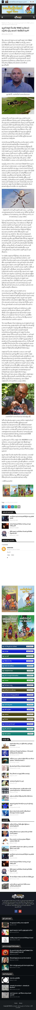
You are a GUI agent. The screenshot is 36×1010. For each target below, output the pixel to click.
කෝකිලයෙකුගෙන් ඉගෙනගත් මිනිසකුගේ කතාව (21, 937)
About (20, 1003)
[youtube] (20, 911)
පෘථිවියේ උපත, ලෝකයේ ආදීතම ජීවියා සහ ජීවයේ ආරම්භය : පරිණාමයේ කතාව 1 (22, 759)
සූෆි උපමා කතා (16, 729)
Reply (9, 555)
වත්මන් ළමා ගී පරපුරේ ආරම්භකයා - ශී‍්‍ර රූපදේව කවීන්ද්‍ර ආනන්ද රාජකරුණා (21, 752)
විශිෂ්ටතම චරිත (16, 661)
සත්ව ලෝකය (16, 709)
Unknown (10, 547)
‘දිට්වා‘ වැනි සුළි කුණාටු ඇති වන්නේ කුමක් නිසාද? (22, 965)
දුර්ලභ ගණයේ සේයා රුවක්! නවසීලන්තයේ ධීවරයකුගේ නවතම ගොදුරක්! (20, 812)
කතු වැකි (16, 656)
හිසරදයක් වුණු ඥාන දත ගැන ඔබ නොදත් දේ (20, 958)
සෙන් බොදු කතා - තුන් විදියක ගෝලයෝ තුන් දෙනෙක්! (20, 994)
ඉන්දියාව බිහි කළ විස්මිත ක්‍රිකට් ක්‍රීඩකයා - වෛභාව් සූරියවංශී (20, 825)
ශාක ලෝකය (16, 734)
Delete (12, 555)
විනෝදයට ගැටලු (16, 685)
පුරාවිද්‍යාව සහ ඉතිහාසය (16, 690)
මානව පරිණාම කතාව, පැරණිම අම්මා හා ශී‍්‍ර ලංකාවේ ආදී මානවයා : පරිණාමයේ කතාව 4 (20, 789)
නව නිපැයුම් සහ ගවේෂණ (11, 23)
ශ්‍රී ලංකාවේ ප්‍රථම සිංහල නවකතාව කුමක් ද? (20, 766)
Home (3, 23)
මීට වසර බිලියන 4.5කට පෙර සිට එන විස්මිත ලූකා (22, 876)
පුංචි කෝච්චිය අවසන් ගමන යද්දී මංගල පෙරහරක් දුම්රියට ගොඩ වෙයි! (21, 847)
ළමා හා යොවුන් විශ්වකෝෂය (16, 675)
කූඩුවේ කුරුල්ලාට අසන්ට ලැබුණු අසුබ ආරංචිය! (21, 930)
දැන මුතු (16, 651)
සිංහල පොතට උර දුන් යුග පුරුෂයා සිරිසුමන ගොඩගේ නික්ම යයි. (20, 840)
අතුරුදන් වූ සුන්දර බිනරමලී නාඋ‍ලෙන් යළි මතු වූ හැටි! (21, 804)
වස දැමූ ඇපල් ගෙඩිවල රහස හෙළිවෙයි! (19, 922)
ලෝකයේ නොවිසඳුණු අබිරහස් (16, 695)
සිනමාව (16, 719)
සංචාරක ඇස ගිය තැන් (16, 724)
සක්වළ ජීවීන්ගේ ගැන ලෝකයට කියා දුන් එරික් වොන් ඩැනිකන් (21, 832)
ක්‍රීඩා (16, 700)
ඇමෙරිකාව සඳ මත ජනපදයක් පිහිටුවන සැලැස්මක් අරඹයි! (22, 517)
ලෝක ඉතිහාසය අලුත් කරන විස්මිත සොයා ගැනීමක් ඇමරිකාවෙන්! (20, 885)
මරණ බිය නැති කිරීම (15, 978)
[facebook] (16, 911)
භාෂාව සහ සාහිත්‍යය (16, 666)
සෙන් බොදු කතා (16, 704)
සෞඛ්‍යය (16, 714)
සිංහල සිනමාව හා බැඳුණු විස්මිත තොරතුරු (20, 773)
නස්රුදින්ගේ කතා (16, 670)
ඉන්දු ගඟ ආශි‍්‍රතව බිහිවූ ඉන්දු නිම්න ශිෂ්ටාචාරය (21, 796)
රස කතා (16, 680)
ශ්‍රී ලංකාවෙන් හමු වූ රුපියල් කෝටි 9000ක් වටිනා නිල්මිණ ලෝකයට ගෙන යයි (21, 951)
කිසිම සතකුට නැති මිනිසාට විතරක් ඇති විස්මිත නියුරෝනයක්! (21, 532)
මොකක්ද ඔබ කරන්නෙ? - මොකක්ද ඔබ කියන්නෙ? (19, 986)
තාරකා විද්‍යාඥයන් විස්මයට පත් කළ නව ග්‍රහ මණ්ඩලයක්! (20, 524)
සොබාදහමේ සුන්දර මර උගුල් (17, 781)
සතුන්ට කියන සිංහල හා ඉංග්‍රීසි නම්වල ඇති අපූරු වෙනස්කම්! (21, 744)
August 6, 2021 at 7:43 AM (14, 549)
